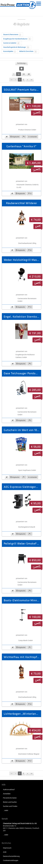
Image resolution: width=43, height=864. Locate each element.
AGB (4, 852)
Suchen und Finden (10, 806)
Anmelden (7, 794)
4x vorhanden (32, 477)
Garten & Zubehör (11, 43)
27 (30, 761)
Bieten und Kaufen (10, 802)
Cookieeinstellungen (10, 860)
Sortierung (21, 63)
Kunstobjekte (9, 51)
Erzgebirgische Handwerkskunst (16, 39)
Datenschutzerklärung (11, 856)
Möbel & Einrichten (27, 51)
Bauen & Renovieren (11, 34)
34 (30, 250)
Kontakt (5, 818)
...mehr (5, 810)
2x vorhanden (32, 137)
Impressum (7, 848)
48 (29, 74)
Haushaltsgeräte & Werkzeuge (16, 47)
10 (30, 193)
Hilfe (4, 784)
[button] (7, 136)
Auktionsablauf (9, 789)
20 (30, 704)
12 (18, 74)
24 (24, 74)
